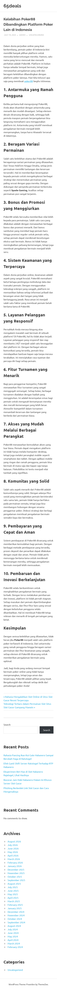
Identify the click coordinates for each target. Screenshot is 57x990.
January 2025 (15, 908)
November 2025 (16, 873)
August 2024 (14, 925)
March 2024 (14, 943)
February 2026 (15, 862)
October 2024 (15, 918)
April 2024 (13, 939)
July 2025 (13, 887)
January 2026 (15, 866)
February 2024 (15, 946)
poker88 (28, 81)
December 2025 (16, 869)
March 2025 (14, 901)
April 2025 (13, 897)
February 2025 (15, 904)
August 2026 (14, 841)
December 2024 (16, 911)
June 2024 (13, 932)
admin (22, 35)
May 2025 (13, 894)
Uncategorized (36, 35)
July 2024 (13, 929)
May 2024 (13, 936)
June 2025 (13, 890)
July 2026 (13, 844)
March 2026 (14, 858)
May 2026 (13, 851)
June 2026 (13, 848)
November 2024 (16, 915)
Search (7, 724)
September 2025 (16, 880)
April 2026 (13, 855)
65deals (12, 6)
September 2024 (16, 922)
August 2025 (14, 883)
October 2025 (15, 876)
